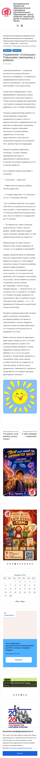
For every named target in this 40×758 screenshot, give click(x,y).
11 (32, 563)
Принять (20, 753)
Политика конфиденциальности (21, 748)
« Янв (17, 601)
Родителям (16, 50)
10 (29, 563)
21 (10, 592)
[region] (20, 743)
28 (10, 596)
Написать (19, 660)
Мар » (23, 601)
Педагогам (7, 50)
